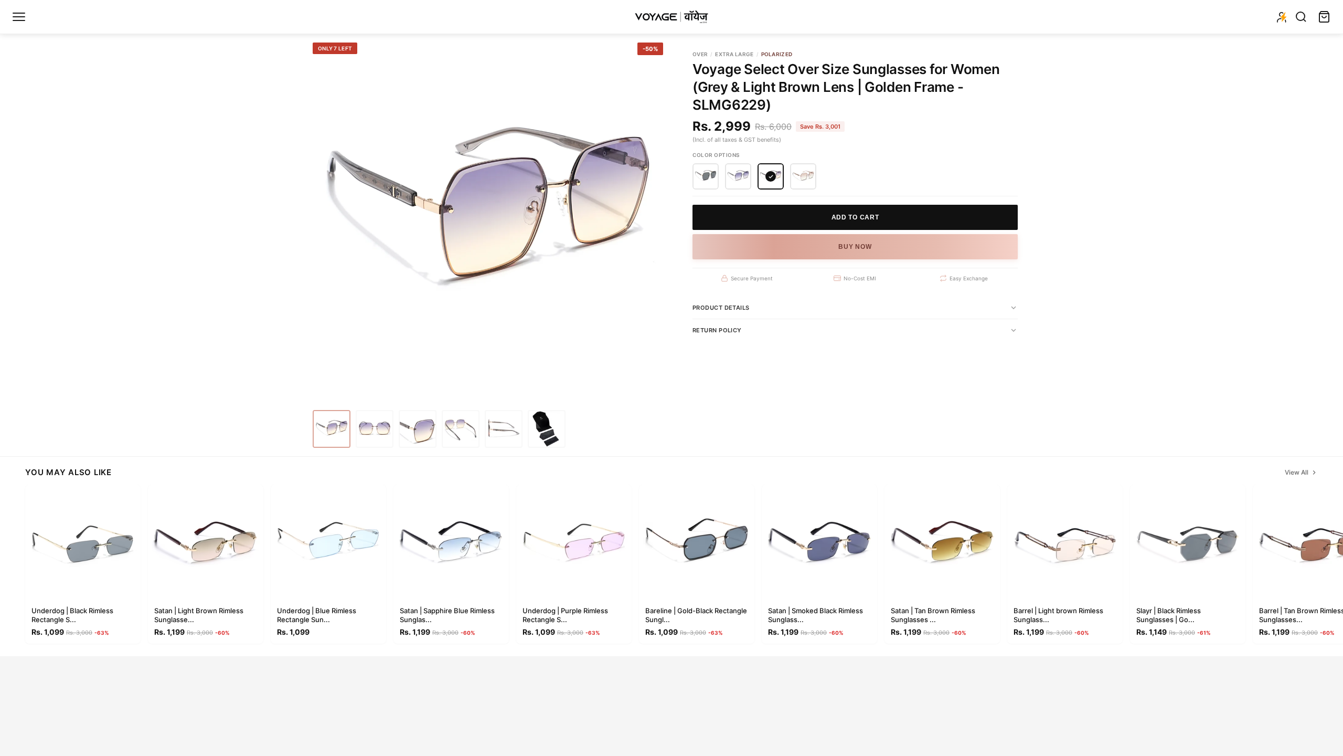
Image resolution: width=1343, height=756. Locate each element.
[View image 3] (417, 429)
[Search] (1301, 16)
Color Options (716, 155)
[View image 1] (331, 429)
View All (1296, 472)
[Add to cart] (128, 589)
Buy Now (854, 246)
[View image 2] (374, 429)
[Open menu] (18, 16)
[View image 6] (547, 429)
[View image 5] (504, 429)
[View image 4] (460, 429)
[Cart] (1324, 16)
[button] (705, 176)
